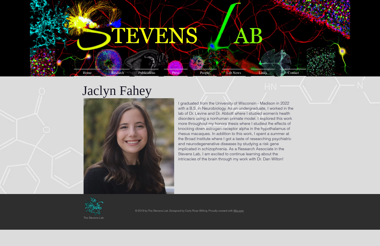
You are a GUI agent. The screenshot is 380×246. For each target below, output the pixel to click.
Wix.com (239, 210)
